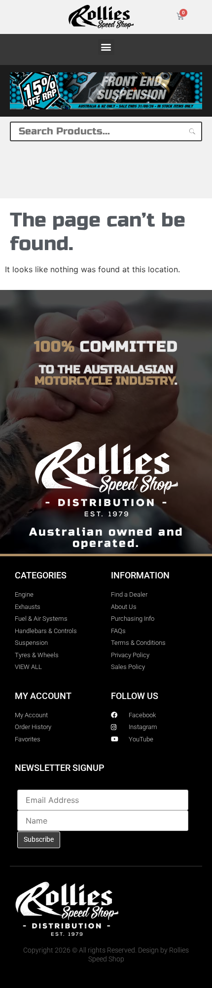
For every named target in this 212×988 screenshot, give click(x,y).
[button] (106, 47)
